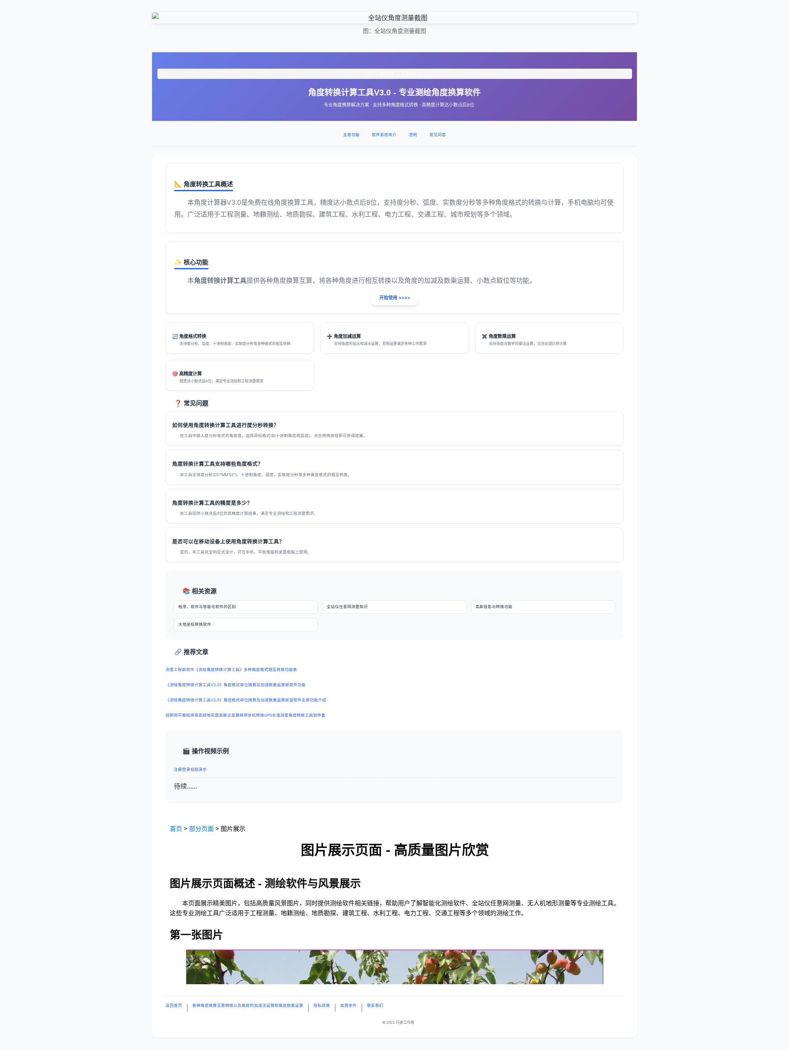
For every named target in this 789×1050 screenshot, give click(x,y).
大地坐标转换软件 (194, 624)
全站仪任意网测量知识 (347, 606)
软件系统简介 (384, 134)
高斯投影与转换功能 (493, 606)
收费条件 (348, 1005)
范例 (413, 134)
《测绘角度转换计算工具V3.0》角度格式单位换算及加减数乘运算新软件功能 (236, 684)
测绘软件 (387, 74)
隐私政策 (322, 1005)
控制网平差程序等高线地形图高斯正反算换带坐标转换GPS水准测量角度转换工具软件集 (245, 715)
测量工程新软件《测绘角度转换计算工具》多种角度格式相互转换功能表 (231, 669)
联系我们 (375, 1005)
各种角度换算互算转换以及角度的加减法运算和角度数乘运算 (247, 1005)
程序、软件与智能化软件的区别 (207, 606)
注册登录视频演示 (190, 769)
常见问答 (437, 134)
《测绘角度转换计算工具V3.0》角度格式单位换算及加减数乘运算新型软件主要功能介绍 (246, 700)
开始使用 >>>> (394, 298)
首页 (369, 74)
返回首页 (174, 1005)
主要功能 (351, 134)
